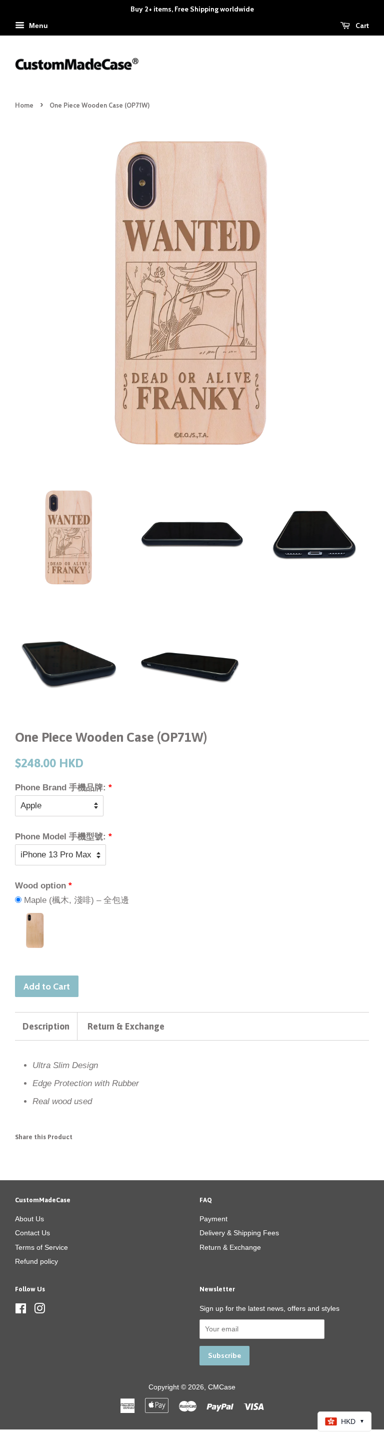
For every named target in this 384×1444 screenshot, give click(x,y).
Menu (37, 26)
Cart (361, 25)
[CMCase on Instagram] (39, 1310)
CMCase (222, 1387)
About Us (29, 1219)
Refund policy (36, 1261)
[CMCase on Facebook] (20, 1310)
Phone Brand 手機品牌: (60, 787)
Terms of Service (41, 1247)
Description (46, 1026)
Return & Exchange (126, 1026)
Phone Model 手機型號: (60, 836)
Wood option (40, 885)
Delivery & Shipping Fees (239, 1233)
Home (24, 105)
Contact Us (32, 1233)
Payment (214, 1219)
